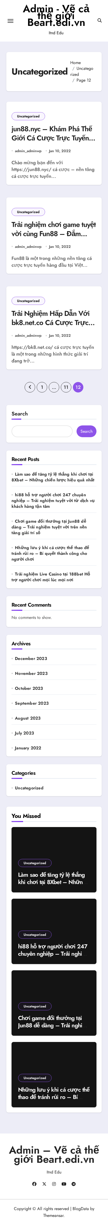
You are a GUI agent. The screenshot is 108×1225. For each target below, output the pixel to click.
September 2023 (32, 703)
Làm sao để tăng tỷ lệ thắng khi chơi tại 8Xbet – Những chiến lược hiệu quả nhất (53, 477)
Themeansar (53, 1215)
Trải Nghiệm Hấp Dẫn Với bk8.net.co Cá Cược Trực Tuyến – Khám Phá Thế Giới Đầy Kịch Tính (53, 327)
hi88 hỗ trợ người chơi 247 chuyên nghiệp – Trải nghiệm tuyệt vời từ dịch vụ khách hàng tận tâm (53, 500)
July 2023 (24, 733)
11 (66, 387)
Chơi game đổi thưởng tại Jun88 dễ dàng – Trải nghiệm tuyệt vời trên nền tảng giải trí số (49, 527)
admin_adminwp (28, 150)
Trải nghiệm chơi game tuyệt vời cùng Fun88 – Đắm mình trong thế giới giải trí (54, 233)
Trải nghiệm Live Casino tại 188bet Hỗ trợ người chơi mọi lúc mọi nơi (51, 577)
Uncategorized (28, 116)
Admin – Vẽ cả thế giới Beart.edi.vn (54, 1154)
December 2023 (31, 659)
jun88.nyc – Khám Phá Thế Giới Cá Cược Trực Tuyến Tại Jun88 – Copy (52, 138)
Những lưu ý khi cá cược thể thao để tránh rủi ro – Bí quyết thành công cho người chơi (50, 553)
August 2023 (28, 718)
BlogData (81, 1209)
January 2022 (28, 748)
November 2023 (31, 673)
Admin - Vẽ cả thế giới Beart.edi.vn (56, 15)
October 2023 (29, 688)
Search (20, 414)
